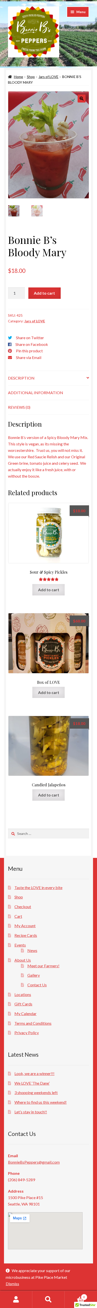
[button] (82, 99)
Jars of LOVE (48, 77)
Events (20, 945)
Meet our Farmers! (43, 965)
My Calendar (25, 1013)
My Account (25, 925)
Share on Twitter (30, 337)
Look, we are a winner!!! (34, 1073)
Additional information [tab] (35, 392)
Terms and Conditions (32, 1023)
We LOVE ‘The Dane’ (31, 1083)
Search (48, 1299)
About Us (22, 960)
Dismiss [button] (12, 1283)
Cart (18, 916)
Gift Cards (23, 1003)
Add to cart (44, 293)
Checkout (22, 906)
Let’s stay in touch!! (30, 1111)
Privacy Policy (26, 1032)
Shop (31, 77)
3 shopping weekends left (36, 1092)
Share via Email (28, 357)
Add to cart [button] (48, 589)
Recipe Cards (25, 935)
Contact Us (37, 984)
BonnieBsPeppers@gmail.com (34, 1162)
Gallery (33, 975)
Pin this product (29, 350)
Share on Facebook (31, 344)
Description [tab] (21, 378)
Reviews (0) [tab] (19, 407)
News (32, 950)
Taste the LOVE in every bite (38, 887)
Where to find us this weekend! (40, 1102)
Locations (22, 994)
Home (18, 77)
